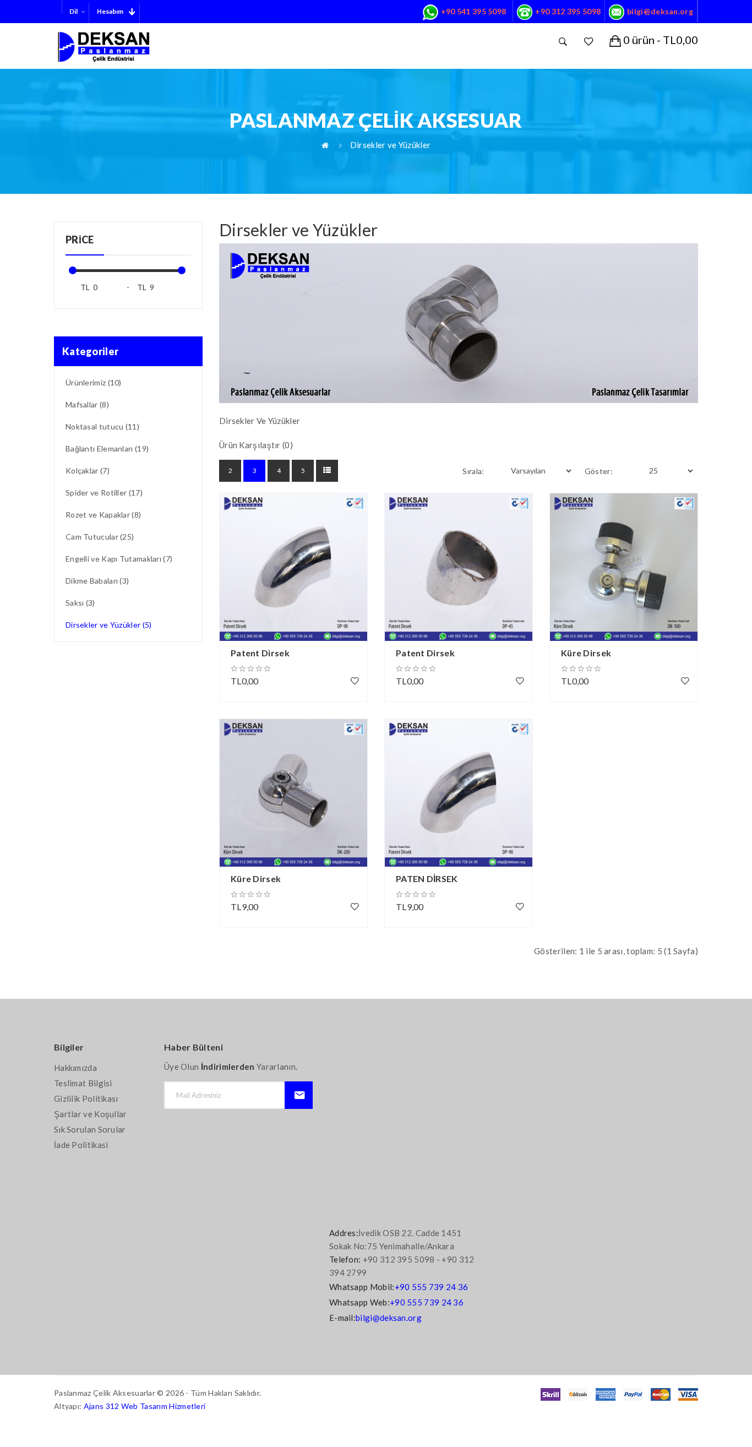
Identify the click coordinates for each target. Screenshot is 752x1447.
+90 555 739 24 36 (431, 1287)
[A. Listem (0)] (588, 41)
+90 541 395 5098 (473, 11)
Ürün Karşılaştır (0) (256, 445)
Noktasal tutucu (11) (102, 426)
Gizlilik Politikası (86, 1098)
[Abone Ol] (299, 1095)
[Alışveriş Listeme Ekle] (355, 681)
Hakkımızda (75, 1068)
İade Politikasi (81, 1145)
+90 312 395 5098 (568, 11)
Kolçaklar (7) (88, 470)
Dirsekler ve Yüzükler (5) (109, 624)
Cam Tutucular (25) (100, 536)
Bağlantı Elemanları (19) (107, 448)
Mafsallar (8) (87, 404)
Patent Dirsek (260, 653)
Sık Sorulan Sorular (90, 1129)
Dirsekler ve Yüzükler (390, 145)
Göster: (599, 471)
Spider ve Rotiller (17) (104, 492)
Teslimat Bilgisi (83, 1083)
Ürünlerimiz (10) (94, 382)
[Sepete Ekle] (233, 507)
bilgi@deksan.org (660, 11)
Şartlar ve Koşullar (90, 1114)
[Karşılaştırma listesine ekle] (233, 537)
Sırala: (473, 471)
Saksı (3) (80, 602)
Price (80, 239)
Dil (73, 11)
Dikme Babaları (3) (97, 580)
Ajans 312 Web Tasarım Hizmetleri (145, 1406)
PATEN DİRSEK (427, 878)
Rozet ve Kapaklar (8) (103, 514)
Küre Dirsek (586, 653)
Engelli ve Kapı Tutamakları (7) (119, 558)
